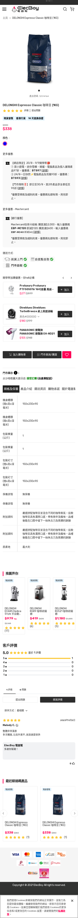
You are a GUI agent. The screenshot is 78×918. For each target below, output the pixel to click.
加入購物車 (19, 354)
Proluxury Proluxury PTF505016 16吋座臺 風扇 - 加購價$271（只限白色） (37, 288)
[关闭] (72, 901)
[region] (39, 906)
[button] (74, 813)
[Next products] (71, 277)
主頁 (5, 17)
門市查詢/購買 (49, 354)
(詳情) (44, 170)
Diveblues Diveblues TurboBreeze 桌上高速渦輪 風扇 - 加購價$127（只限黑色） (38, 310)
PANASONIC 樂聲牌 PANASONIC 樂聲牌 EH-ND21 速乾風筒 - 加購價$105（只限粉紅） (37, 332)
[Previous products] (63, 277)
